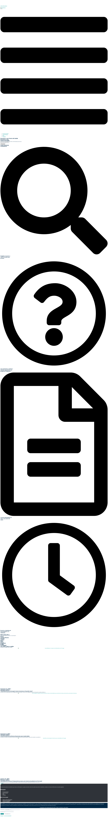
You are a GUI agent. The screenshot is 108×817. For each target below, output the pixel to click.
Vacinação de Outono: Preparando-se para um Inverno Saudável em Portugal (21, 781)
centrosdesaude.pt (3, 5)
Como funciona (5, 134)
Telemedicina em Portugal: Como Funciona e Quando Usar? (16, 691)
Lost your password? (7, 815)
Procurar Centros (6, 133)
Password (2, 811)
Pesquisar (3, 143)
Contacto (4, 136)
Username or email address (5, 809)
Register (1, 815)
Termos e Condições (6, 801)
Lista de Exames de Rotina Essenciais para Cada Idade (14, 736)
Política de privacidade (6, 800)
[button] (54, 70)
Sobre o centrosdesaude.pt (7, 799)
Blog (3, 135)
